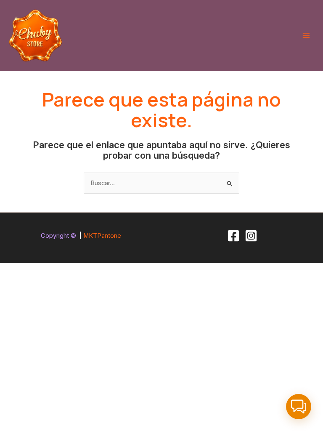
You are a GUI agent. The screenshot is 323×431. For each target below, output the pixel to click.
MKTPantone (102, 235)
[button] (298, 406)
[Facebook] (233, 235)
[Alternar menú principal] (306, 35)
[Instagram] (251, 235)
